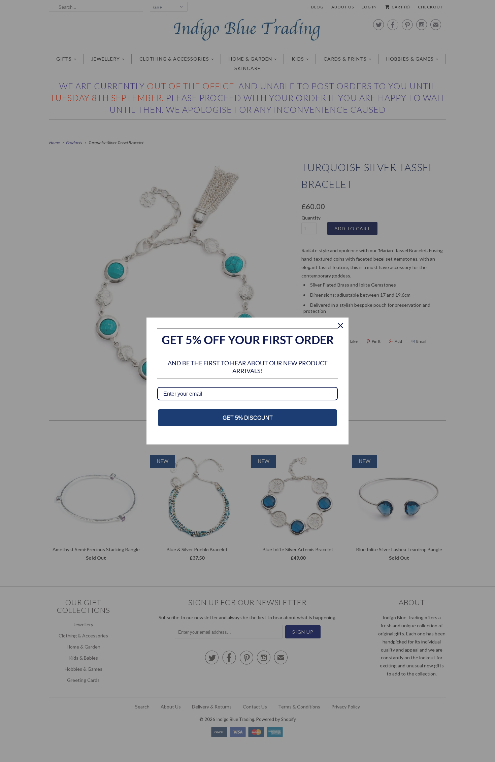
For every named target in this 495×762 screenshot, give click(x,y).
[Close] (340, 326)
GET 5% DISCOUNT (248, 418)
